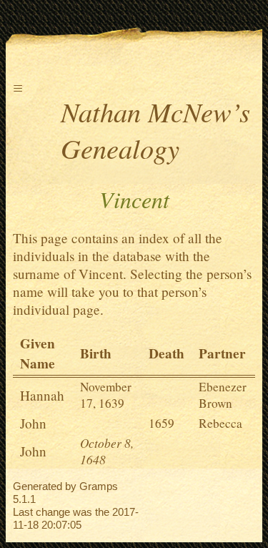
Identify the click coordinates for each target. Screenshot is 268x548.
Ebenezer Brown (223, 394)
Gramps (98, 486)
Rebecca (220, 423)
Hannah (42, 395)
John (33, 423)
